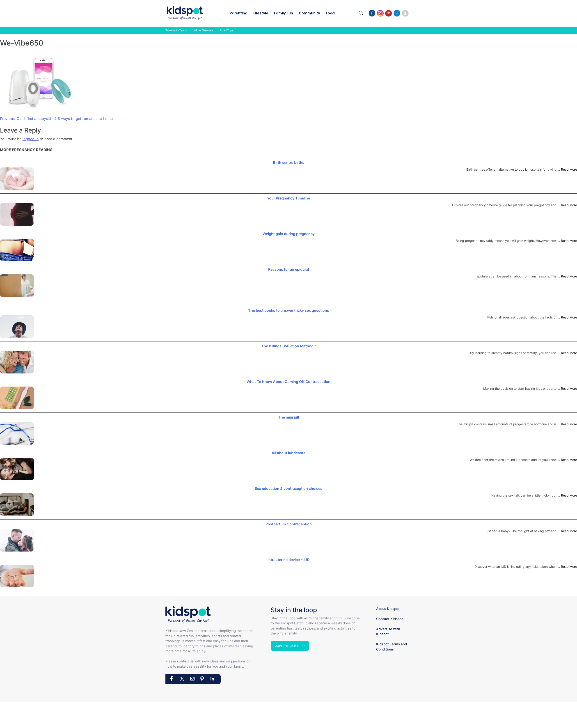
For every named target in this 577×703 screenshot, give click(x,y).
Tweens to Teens (176, 30)
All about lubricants (288, 453)
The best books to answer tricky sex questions (288, 310)
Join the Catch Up (290, 646)
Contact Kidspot (389, 619)
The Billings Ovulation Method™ (288, 346)
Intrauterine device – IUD (289, 559)
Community (309, 13)
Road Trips (226, 30)
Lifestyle (260, 13)
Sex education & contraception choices (288, 488)
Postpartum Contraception (289, 524)
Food (330, 13)
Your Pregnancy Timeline (288, 198)
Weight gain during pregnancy (289, 233)
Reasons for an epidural (288, 269)
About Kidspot (388, 609)
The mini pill (288, 417)
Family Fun (283, 13)
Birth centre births (288, 162)
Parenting (238, 13)
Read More (569, 169)
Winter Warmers (203, 30)
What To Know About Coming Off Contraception (288, 381)
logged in (31, 139)
